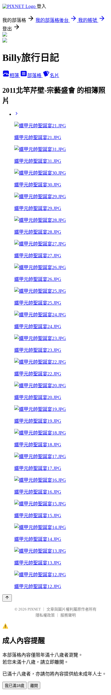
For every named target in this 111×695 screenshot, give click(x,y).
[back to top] (7, 598)
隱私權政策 (45, 615)
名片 (54, 75)
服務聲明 (68, 615)
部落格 (35, 75)
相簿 (14, 75)
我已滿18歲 (14, 685)
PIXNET (34, 609)
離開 (34, 685)
